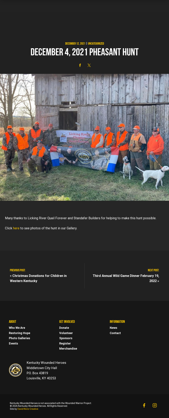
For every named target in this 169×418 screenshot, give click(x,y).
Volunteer (66, 333)
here (16, 228)
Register (65, 343)
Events (13, 343)
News (113, 327)
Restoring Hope (19, 333)
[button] (80, 65)
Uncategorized (96, 43)
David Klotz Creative (27, 409)
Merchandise (68, 348)
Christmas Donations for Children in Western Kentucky (38, 278)
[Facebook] (144, 406)
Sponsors (65, 338)
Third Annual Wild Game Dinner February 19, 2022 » (126, 278)
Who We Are (17, 327)
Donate (64, 327)
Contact (115, 333)
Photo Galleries (19, 338)
